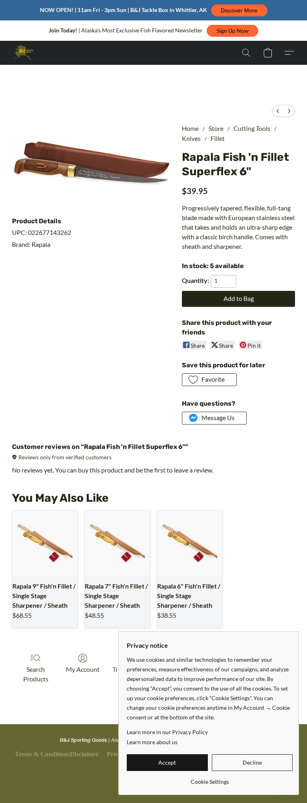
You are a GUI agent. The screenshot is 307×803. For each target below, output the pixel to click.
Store (216, 128)
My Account (83, 669)
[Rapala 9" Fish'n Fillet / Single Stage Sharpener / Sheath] (45, 543)
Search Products (35, 674)
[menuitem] (277, 111)
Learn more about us (152, 742)
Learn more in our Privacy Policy (167, 732)
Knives (191, 138)
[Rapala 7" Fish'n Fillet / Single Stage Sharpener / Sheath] (117, 543)
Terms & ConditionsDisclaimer (57, 754)
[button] (239, 10)
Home (190, 128)
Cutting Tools (251, 128)
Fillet (218, 138)
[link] (210, 779)
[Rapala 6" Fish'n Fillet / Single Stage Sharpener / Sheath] (189, 543)
